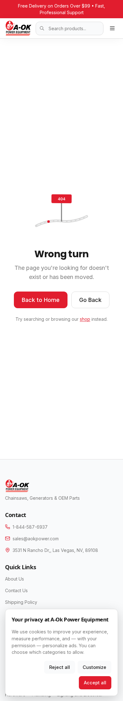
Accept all (95, 682)
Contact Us (16, 590)
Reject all (59, 667)
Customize (94, 667)
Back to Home (41, 300)
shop (85, 319)
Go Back (90, 300)
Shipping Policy (21, 602)
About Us (14, 578)
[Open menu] (112, 28)
